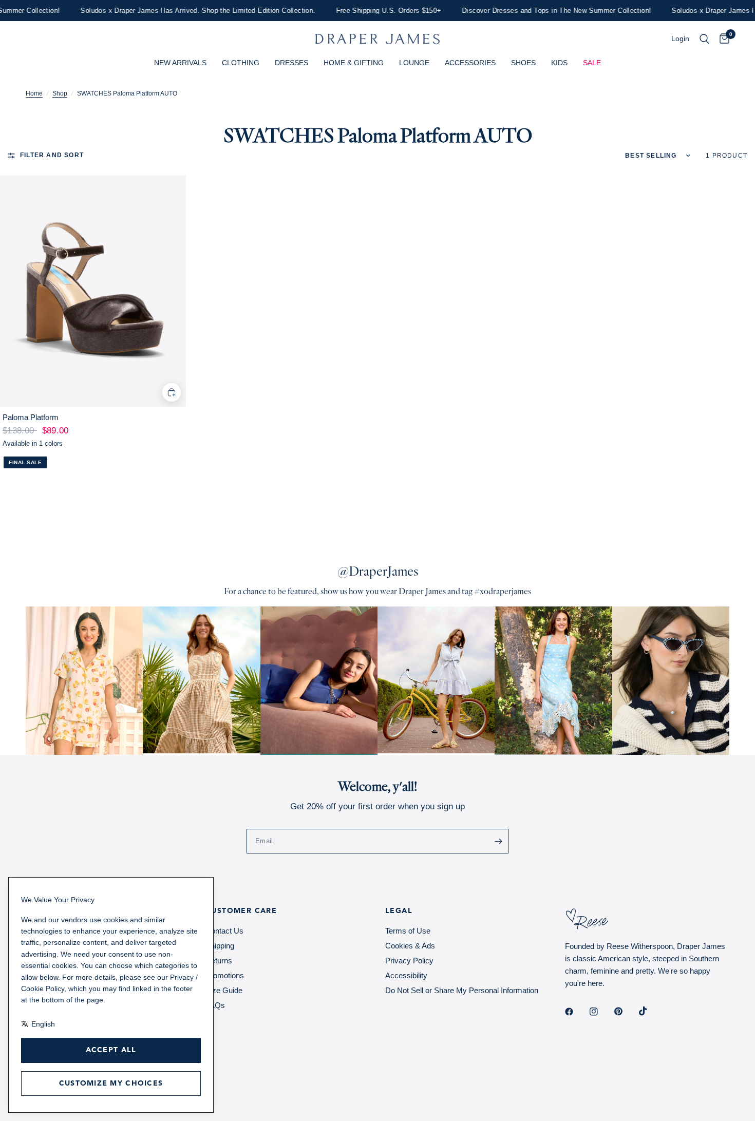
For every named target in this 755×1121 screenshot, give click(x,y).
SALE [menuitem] (592, 63)
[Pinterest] (625, 1011)
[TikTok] (650, 1011)
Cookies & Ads (410, 945)
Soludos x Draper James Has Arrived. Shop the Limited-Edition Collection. (182, 10)
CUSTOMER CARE (241, 911)
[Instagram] (601, 1011)
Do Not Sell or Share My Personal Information (461, 990)
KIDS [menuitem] (559, 63)
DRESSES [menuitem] (291, 63)
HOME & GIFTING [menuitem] (354, 63)
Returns (218, 960)
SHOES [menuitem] (523, 63)
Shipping (219, 945)
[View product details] (93, 291)
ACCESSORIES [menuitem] (470, 63)
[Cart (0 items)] (721, 39)
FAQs (215, 1005)
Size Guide (223, 990)
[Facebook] (576, 1011)
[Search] (704, 39)
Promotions (224, 975)
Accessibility (406, 975)
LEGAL (398, 911)
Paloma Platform (31, 417)
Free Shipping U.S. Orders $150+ (372, 10)
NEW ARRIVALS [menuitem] (180, 63)
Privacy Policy (409, 960)
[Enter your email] (498, 841)
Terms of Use (407, 930)
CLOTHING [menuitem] (240, 63)
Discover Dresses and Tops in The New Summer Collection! (540, 10)
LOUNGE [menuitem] (414, 63)
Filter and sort (52, 155)
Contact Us (224, 930)
